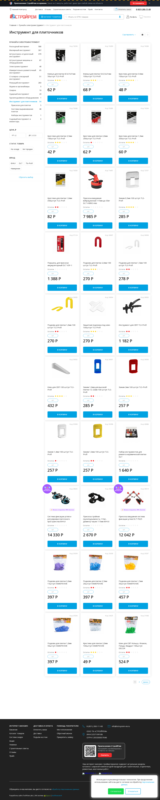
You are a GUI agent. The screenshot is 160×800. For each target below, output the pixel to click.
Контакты (99, 9)
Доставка (39, 9)
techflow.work (57, 795)
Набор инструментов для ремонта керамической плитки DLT (132, 454)
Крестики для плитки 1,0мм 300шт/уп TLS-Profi (60, 199)
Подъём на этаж (40, 737)
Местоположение (64, 729)
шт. (53, 84)
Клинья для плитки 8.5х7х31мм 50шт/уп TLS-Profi (61, 75)
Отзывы (48, 9)
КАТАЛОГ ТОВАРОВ (52, 17)
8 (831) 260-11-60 (143, 9)
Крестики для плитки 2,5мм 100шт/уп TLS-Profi (60, 137)
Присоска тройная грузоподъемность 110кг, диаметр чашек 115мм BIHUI (96, 519)
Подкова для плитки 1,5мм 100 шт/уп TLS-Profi (133, 264)
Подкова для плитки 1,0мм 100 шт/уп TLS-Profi (61, 326)
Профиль (133, 17)
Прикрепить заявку (65, 737)
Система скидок (16, 737)
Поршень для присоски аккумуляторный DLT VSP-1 (60, 264)
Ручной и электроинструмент (31, 25)
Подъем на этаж (79, 9)
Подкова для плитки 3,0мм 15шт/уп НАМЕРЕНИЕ (60, 582)
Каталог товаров (16, 733)
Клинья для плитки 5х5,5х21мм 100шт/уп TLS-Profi (97, 75)
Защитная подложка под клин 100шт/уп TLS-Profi (96, 326)
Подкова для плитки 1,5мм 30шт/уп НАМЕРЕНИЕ (131, 582)
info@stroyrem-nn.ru (121, 726)
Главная (12, 25)
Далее (145, 682)
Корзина (147, 17)
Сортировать (128, 35)
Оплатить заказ (124, 9)
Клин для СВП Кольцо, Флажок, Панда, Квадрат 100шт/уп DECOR (133, 646)
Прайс (90, 9)
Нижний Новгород (19, 9)
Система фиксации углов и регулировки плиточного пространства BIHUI (59, 519)
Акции (11, 741)
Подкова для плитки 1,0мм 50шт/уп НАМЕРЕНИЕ (60, 644)
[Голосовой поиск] (120, 17)
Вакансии (13, 729)
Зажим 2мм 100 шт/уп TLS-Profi (133, 387)
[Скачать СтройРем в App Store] (90, 775)
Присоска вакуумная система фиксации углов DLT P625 (132, 517)
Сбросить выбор (26, 177)
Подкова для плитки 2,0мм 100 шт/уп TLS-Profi (97, 264)
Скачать (105, 755)
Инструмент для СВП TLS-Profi (133, 325)
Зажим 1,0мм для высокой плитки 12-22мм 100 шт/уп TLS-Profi (97, 389)
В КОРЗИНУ (62, 98)
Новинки (13, 744)
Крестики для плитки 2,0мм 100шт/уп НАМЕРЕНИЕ (95, 644)
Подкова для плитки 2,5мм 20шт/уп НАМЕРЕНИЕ (95, 582)
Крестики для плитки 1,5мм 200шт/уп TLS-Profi (131, 137)
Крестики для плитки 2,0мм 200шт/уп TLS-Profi (95, 137)
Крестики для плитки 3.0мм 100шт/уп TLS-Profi (131, 75)
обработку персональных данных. (66, 789)
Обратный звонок (64, 733)
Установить (138, 3)
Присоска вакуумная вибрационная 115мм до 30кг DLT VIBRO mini (96, 200)
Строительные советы (62, 9)
